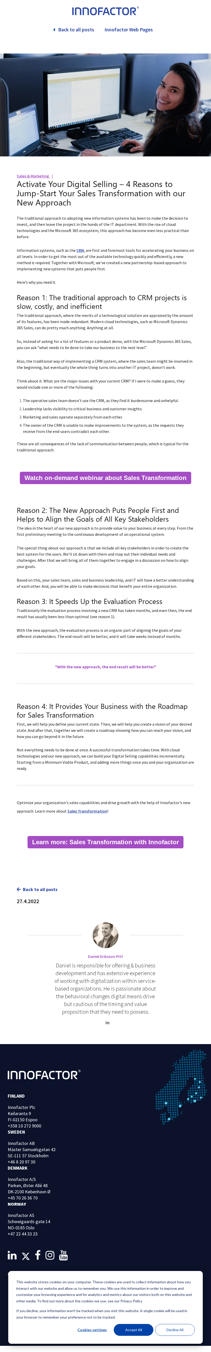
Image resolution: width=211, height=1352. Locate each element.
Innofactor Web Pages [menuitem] (128, 29)
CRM (80, 250)
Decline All (174, 1330)
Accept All (133, 1330)
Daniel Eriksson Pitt (105, 956)
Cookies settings (92, 1330)
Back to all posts (40, 889)
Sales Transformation (87, 811)
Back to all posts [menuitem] (76, 29)
